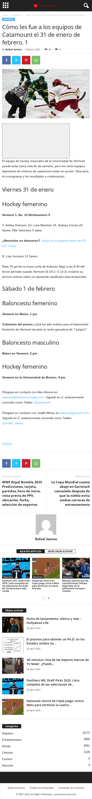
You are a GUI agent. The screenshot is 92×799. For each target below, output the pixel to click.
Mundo (6, 746)
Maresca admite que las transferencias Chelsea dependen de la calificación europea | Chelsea (75, 585)
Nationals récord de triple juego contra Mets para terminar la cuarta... (55, 703)
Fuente (7, 443)
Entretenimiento (12, 739)
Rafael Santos (14, 49)
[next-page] (48, 598)
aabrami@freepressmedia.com (23, 397)
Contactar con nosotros (71, 787)
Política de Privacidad (41, 787)
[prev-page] (43, 598)
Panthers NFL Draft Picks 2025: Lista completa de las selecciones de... (53, 682)
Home (5, 14)
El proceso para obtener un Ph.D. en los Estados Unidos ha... (56, 641)
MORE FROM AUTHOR (60, 551)
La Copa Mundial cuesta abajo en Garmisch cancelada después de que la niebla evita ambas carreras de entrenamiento (70, 493)
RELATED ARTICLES (30, 551)
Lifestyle (7, 752)
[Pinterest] (26, 60)
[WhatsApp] (36, 60)
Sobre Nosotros (16, 787)
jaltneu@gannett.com (74, 413)
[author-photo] (46, 524)
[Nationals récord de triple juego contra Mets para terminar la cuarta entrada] (46, 568)
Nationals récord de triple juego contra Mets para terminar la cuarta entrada (45, 584)
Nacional (7, 765)
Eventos (7, 759)
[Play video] (36, 140)
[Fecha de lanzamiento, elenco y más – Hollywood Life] (13, 625)
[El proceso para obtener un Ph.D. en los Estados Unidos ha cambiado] (13, 645)
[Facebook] (6, 60)
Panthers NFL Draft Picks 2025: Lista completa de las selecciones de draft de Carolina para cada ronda (16, 585)
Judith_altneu (14, 423)
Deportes (17, 14)
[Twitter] (16, 60)
